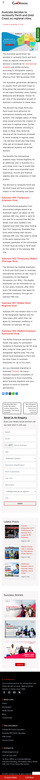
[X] (19, 692)
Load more (20, 664)
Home (4, 703)
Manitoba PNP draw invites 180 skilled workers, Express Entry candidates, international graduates (11, 408)
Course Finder (8, 740)
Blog (4, 714)
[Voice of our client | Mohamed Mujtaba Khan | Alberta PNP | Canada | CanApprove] (20, 608)
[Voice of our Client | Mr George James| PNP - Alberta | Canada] (20, 650)
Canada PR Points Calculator (13, 729)
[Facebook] (4, 692)
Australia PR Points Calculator (14, 733)
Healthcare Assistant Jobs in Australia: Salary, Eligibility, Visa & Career (27, 568)
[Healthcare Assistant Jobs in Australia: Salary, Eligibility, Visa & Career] (12, 569)
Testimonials (7, 718)
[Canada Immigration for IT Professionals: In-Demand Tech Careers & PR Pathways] (12, 531)
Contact (15, 371)
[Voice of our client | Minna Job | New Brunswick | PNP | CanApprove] (20, 629)
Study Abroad (7, 711)
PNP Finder (6, 737)
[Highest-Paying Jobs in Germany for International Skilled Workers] (12, 552)
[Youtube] (14, 692)
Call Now (29, 777)
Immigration (7, 707)
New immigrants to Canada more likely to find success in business (31, 408)
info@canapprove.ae (10, 752)
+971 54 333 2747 (9, 755)
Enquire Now (10, 777)
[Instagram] (9, 692)
